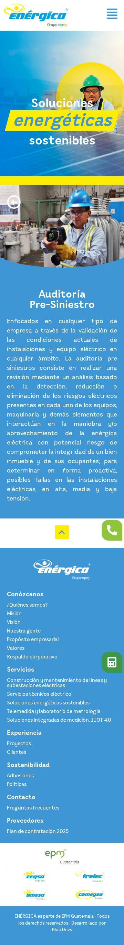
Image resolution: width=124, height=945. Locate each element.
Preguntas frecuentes (33, 807)
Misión (14, 613)
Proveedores (25, 820)
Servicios (20, 669)
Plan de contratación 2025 (38, 831)
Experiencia (24, 732)
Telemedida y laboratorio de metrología (54, 711)
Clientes (16, 752)
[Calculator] (112, 662)
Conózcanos (25, 594)
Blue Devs (62, 929)
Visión (14, 622)
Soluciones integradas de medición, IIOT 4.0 (59, 720)
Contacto (21, 797)
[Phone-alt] (112, 530)
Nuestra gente (24, 630)
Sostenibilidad (28, 764)
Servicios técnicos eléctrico (39, 694)
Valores (15, 648)
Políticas (17, 784)
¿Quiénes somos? (27, 604)
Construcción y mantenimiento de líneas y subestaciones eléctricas (57, 682)
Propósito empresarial (33, 639)
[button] (112, 14)
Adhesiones (20, 775)
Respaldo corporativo (32, 656)
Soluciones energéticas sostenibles (48, 702)
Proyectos (19, 743)
